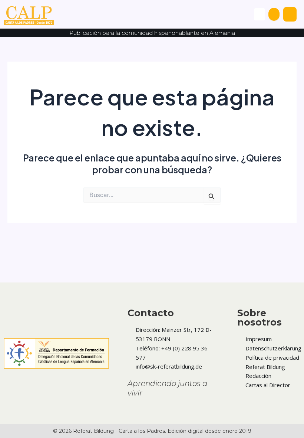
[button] (259, 14)
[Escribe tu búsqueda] (274, 14)
